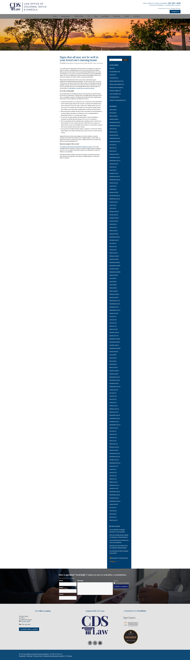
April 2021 (112, 208)
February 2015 (113, 409)
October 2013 (113, 459)
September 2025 (114, 125)
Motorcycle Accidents (115, 84)
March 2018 (112, 291)
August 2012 (112, 504)
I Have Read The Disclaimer (123, 583)
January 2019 (113, 259)
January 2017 (113, 335)
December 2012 (113, 491)
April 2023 (112, 170)
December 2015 (113, 377)
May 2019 (112, 246)
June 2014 (112, 434)
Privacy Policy (37, 656)
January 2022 (113, 192)
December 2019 (113, 237)
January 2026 (113, 119)
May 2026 (112, 112)
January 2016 (113, 373)
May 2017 (112, 323)
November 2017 (113, 303)
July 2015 (112, 393)
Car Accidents (113, 71)
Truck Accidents (113, 93)
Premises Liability (114, 90)
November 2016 (113, 342)
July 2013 (112, 469)
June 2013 (112, 472)
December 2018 (113, 262)
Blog (95, 16)
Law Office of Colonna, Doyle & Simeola (36, 654)
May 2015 (112, 399)
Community (136, 16)
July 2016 (112, 354)
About (55, 16)
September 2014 (114, 424)
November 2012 (113, 494)
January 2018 (113, 297)
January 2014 (113, 450)
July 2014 (112, 431)
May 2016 (112, 361)
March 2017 (112, 329)
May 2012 (112, 514)
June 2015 (112, 396)
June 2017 (112, 319)
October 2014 (113, 421)
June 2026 (112, 109)
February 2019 (113, 256)
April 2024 (112, 151)
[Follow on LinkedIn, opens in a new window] (100, 643)
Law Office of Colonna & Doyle (75, 63)
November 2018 (113, 265)
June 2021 (112, 205)
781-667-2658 (174, 3)
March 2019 (112, 252)
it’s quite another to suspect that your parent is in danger (80, 88)
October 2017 (113, 307)
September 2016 (114, 348)
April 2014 (112, 440)
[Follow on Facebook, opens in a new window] (90, 643)
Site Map (29, 656)
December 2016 (113, 338)
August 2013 (112, 466)
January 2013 (113, 488)
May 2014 (112, 437)
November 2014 (113, 418)
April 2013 (112, 478)
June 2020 (112, 224)
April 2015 (112, 402)
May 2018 (112, 284)
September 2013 (114, 463)
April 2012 (112, 517)
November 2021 (113, 195)
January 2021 (113, 214)
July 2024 (112, 144)
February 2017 (113, 332)
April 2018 (112, 287)
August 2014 (112, 428)
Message (80, 580)
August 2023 (112, 163)
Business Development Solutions (53, 656)
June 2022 (112, 186)
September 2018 (114, 272)
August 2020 (113, 221)
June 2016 (112, 358)
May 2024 (112, 147)
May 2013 (112, 475)
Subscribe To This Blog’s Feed (119, 558)
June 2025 (112, 128)
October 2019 (113, 240)
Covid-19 (111, 74)
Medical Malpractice (115, 81)
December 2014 (113, 415)
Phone (61, 594)
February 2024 (113, 154)
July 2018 (112, 278)
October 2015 (113, 383)
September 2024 (114, 141)
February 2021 (113, 211)
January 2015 (113, 412)
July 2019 (112, 243)
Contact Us (175, 11)
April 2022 (112, 189)
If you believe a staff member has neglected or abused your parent (76, 146)
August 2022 (112, 182)
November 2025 (113, 122)
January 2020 (113, 233)
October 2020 (113, 218)
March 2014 (112, 443)
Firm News (100, 63)
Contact (126, 16)
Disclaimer (116, 580)
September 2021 (114, 198)
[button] (188, 649)
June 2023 (112, 167)
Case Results (105, 16)
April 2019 (112, 249)
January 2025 (113, 135)
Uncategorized (113, 97)
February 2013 (113, 485)
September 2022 (114, 179)
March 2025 (112, 132)
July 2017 (112, 316)
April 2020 (112, 227)
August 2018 (112, 275)
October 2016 (113, 345)
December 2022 (113, 176)
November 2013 (113, 456)
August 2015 (112, 389)
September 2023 (114, 160)
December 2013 (113, 453)
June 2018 (112, 281)
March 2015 (112, 405)
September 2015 (114, 386)
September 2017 (114, 310)
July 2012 (112, 507)
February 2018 (113, 294)
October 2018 (113, 268)
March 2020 (112, 230)
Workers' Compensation (116, 100)
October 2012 (113, 498)
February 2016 (113, 370)
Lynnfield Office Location (29, 629)
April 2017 (112, 326)
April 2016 (112, 364)
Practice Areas (65, 16)
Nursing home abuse (115, 87)
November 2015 (113, 380)
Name (61, 580)
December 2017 (113, 300)
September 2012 (114, 501)
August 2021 (112, 202)
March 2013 (112, 482)
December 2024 (113, 138)
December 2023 (113, 157)
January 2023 (113, 173)
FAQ (89, 16)
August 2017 (112, 313)
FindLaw (69, 656)
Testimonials (116, 16)
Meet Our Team (79, 16)
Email (61, 587)
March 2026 (112, 116)
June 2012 (112, 510)
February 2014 (113, 447)
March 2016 (112, 367)
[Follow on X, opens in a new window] (95, 643)
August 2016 (112, 351)
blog (95, 63)
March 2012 (112, 520)
